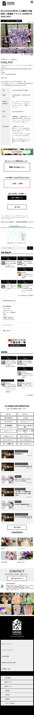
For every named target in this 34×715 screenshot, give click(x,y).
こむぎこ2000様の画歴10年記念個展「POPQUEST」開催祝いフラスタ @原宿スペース (27, 289)
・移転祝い (7, 690)
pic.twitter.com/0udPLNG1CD (25, 83)
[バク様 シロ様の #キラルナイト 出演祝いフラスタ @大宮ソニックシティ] (3, 288)
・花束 (4, 314)
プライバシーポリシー (8, 650)
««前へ (8, 222)
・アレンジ (5, 316)
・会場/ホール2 (7, 686)
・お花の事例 (7, 677)
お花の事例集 (7, 306)
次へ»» (24, 222)
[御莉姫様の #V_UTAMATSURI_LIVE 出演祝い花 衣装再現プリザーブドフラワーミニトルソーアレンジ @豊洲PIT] (3, 386)
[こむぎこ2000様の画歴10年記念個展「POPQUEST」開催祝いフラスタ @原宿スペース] (19, 288)
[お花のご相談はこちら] (17, 199)
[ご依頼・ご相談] (17, 187)
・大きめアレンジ (7, 310)
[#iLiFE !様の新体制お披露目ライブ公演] (5, 609)
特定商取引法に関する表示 (9, 662)
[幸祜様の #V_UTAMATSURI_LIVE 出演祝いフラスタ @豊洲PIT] (19, 275)
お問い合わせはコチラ (17, 578)
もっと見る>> (22, 295)
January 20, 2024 (21, 85)
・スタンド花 (5, 308)
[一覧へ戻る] (17, 209)
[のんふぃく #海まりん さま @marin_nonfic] (28, 598)
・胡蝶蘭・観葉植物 (7, 317)
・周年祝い (7, 695)
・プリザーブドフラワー (8, 319)
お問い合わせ (7, 330)
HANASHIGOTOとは (9, 300)
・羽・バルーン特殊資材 (8, 312)
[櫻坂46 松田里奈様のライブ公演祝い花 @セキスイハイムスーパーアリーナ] (19, 386)
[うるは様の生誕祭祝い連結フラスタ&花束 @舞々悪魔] (19, 264)
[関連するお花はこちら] (17, 171)
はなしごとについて (7, 643)
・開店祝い (7, 699)
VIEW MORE (17, 527)
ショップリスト (7, 325)
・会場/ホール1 (7, 682)
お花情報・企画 (6, 669)
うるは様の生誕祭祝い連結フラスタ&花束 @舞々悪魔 (27, 263)
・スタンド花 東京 (9, 703)
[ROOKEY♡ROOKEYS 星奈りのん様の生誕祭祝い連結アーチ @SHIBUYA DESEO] (3, 264)
